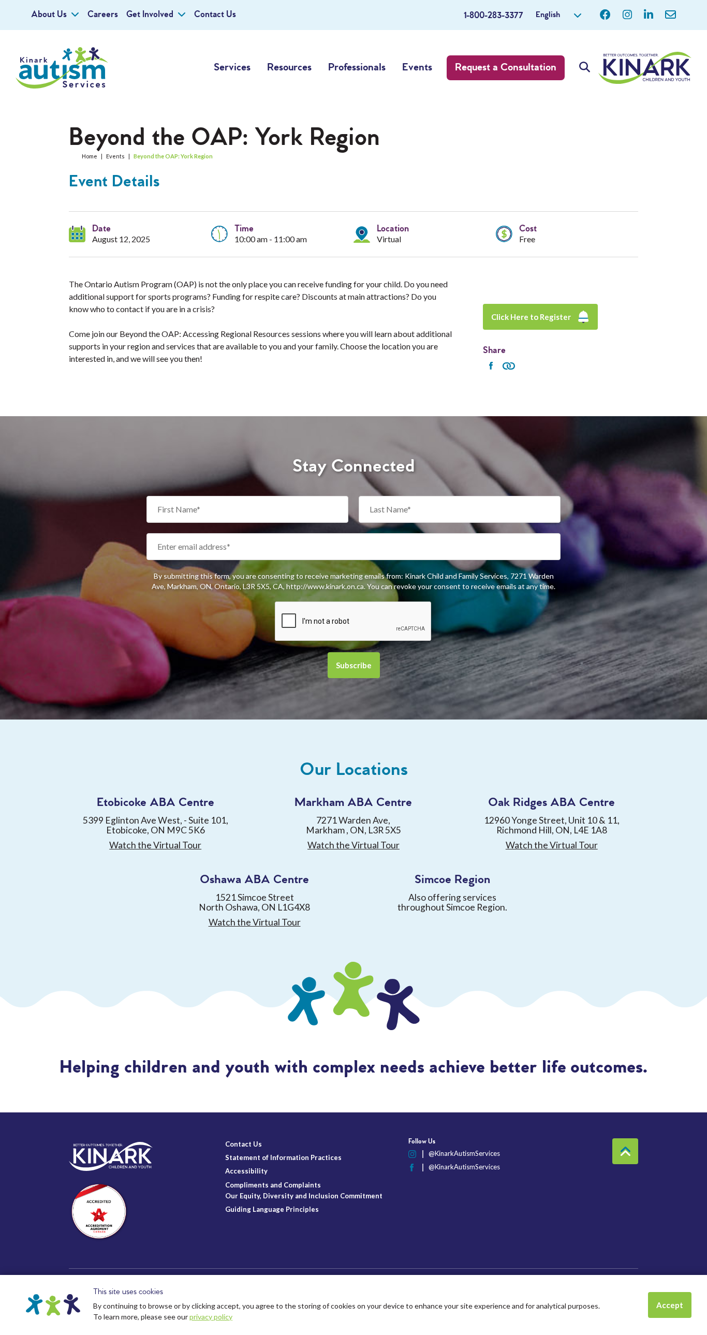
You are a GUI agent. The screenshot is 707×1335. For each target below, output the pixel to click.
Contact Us (215, 14)
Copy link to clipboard (509, 366)
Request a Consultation (505, 67)
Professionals (357, 67)
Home (89, 156)
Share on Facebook (490, 366)
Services (232, 67)
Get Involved (149, 14)
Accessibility (246, 1171)
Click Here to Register (531, 316)
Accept (669, 1305)
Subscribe (354, 665)
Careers (102, 14)
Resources (289, 67)
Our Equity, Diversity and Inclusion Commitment (303, 1196)
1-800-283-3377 (493, 15)
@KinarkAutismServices (464, 1153)
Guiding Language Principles (272, 1209)
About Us (49, 14)
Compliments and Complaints (273, 1185)
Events (417, 67)
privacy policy (210, 1316)
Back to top (625, 1151)
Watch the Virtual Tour (155, 845)
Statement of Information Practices (283, 1157)
